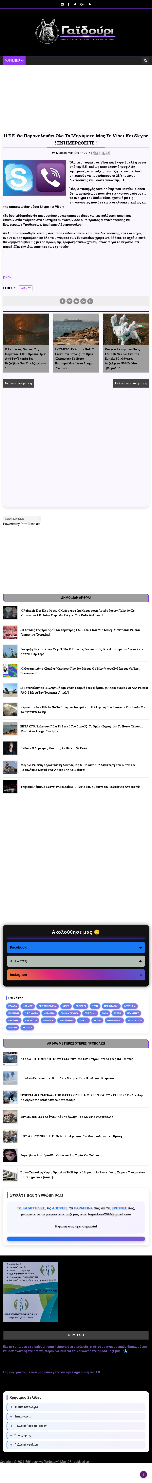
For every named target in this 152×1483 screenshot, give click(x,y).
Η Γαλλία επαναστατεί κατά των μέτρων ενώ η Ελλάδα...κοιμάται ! (67, 1078)
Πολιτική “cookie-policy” (29, 1425)
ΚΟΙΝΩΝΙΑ (49, 1013)
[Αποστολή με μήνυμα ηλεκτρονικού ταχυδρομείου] (93, 153)
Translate (34, 524)
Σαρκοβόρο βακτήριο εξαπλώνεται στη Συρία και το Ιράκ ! (60, 1155)
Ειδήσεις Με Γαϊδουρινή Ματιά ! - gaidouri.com (58, 1462)
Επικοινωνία (20, 1416)
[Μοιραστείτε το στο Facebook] (104, 153)
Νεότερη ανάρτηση (18, 383)
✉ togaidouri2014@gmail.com (76, 1239)
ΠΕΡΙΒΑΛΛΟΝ (111, 1006)
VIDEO (66, 1006)
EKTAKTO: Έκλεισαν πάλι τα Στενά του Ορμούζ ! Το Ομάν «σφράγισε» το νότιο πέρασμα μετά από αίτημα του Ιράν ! (75, 358)
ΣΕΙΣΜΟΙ (27, 1027)
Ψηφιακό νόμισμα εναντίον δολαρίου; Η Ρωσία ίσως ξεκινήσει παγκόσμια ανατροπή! (80, 787)
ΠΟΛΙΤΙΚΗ (13, 1013)
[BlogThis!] (96, 153)
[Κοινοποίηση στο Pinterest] (108, 153)
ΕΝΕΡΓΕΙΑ (48, 1020)
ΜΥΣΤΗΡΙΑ (130, 1006)
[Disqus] (76, 451)
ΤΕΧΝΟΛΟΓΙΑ (135, 1020)
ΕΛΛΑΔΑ (12, 1006)
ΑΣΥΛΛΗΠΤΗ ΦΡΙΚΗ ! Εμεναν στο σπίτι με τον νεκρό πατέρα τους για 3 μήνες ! (77, 1059)
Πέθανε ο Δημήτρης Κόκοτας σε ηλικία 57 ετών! (54, 748)
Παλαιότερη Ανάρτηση (131, 383)
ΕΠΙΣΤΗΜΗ (90, 1013)
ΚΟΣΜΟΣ (26, 288)
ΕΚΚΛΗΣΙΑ (13, 1020)
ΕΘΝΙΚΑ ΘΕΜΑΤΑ (70, 1013)
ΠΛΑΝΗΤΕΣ (133, 1013)
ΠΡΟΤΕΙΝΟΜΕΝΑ (48, 1006)
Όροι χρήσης (20, 1435)
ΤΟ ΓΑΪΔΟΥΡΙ (66, 1020)
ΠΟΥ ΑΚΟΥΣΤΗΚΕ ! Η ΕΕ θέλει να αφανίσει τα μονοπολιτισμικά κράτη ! (71, 1136)
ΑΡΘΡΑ (97, 1020)
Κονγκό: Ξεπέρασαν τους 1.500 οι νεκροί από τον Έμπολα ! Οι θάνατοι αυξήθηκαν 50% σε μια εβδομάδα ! (122, 358)
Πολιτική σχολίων (24, 1444)
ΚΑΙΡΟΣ (83, 1020)
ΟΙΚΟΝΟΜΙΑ (31, 1013)
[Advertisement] (76, 98)
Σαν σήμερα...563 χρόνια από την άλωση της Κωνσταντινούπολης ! (67, 1117)
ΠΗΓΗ (7, 277)
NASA (105, 1013)
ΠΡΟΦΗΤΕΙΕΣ (114, 1020)
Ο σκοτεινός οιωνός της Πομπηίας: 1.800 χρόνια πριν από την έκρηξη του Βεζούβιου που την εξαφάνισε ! (26, 358)
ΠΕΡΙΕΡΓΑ (80, 1006)
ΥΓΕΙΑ (95, 1006)
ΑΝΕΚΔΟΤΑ (31, 1020)
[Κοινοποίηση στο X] (100, 153)
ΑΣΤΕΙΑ (117, 1013)
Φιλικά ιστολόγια (24, 1407)
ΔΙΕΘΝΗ (12, 1027)
